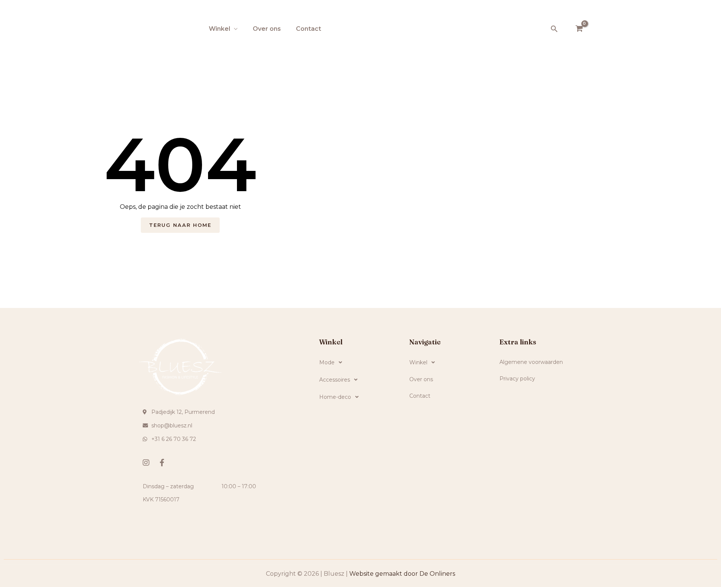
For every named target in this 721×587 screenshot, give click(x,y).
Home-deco (335, 397)
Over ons (267, 28)
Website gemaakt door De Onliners (402, 573)
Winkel (219, 28)
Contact (308, 28)
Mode (327, 362)
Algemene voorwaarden (531, 362)
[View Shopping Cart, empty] (579, 29)
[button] (554, 28)
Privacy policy (517, 378)
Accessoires (334, 379)
